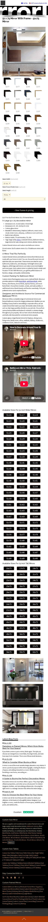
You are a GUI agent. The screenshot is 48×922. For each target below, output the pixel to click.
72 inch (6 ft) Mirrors (20, 840)
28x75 (8, 592)
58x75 (8, 652)
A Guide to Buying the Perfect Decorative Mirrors (23, 778)
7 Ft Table (6, 860)
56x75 (22, 646)
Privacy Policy (28, 911)
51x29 (22, 438)
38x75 (22, 610)
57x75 (35, 646)
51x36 (35, 450)
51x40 (8, 462)
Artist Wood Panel (30, 899)
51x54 (35, 486)
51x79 (8, 540)
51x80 (22, 540)
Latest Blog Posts (10, 739)
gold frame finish (32, 281)
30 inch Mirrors (24, 835)
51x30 (35, 438)
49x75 (8, 634)
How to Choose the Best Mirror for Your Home (22, 795)
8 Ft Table (13, 860)
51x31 (8, 444)
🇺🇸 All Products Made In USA (38, 3)
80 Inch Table (41, 858)
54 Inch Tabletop (26, 868)
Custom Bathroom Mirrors (10, 887)
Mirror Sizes (19, 889)
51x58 (8, 498)
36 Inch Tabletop (14, 868)
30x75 (35, 592)
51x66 (35, 510)
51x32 (22, 444)
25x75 (8, 586)
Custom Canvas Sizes (19, 901)
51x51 (35, 480)
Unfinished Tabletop (33, 863)
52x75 (8, 640)
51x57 (35, 492)
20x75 (22, 574)
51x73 (8, 528)
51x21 (35, 421)
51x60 (35, 498)
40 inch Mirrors (15, 838)
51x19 (8, 421)
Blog (10, 904)
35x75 (22, 604)
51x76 (8, 534)
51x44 (22, 468)
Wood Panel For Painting (16, 899)
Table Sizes (19, 853)
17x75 (22, 568)
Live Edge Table (27, 855)
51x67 (8, 516)
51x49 (8, 480)
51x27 (35, 433)
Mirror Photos (6, 891)
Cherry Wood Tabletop (27, 865)
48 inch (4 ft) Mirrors (36, 838)
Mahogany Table (16, 855)
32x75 (22, 598)
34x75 (8, 604)
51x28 (8, 438)
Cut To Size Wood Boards (10, 897)
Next (44, 45)
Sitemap (23, 904)
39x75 (35, 610)
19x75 (8, 574)
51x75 (35, 528)
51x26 (22, 433)
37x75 (8, 610)
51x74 (22, 528)
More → (11, 842)
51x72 (35, 522)
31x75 (8, 598)
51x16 (8, 415)
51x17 (22, 415)
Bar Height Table (37, 853)
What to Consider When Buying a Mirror (19, 762)
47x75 (22, 628)
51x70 (8, 522)
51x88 (8, 558)
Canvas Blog (31, 901)
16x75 (8, 568)
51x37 (8, 456)
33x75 (35, 598)
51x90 (35, 558)
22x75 (8, 580)
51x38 (22, 456)
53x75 (22, 640)
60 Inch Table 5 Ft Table (21, 858)
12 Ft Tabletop (36, 868)
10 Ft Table (20, 860)
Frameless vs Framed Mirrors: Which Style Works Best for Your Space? (22, 747)
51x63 (35, 504)
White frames (23, 833)
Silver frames (32, 833)
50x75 (22, 634)
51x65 (22, 510)
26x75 (22, 586)
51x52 (8, 486)
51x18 (35, 415)
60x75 (35, 652)
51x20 (22, 421)
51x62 (22, 504)
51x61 (8, 504)
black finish (22, 281)
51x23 (22, 427)
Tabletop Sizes (21, 863)
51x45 (35, 468)
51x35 (22, 450)
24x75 (35, 580)
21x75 (35, 574)
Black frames (6, 833)
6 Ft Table (33, 858)
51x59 (22, 498)
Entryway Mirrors (17, 891)
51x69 (35, 516)
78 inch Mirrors (31, 840)
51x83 (22, 546)
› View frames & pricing (24, 210)
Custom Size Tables (8, 853)
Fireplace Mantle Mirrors (31, 891)
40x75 (8, 616)
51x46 (8, 474)
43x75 (8, 622)
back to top (24, 919)
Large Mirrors (28, 894)
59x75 (22, 652)
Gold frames (15, 833)
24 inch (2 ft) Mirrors (13, 835)
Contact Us (16, 904)
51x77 (22, 534)
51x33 (35, 444)
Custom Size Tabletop (9, 863)
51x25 (8, 433)
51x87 (35, 552)
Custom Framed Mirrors (15, 894)
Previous (4, 45)
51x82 (8, 546)
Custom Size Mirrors (8, 889)
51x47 (22, 474)
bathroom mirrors (32, 826)
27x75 (35, 586)
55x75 (8, 646)
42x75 (35, 616)
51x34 (8, 450)
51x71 (22, 522)
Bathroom (6, 296)
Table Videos (27, 853)
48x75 (35, 628)
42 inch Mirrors (25, 838)
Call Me (25, 3)
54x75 (35, 640)
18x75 (35, 568)
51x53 (22, 486)
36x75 (35, 604)
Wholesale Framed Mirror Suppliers (31, 887)
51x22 (8, 427)
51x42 (35, 462)
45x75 (35, 622)
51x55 (8, 492)
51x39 (35, 456)
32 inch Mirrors (34, 835)
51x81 (35, 540)
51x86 (22, 552)
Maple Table (6, 855)
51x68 (22, 516)
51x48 (35, 474)
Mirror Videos (39, 889)
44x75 (22, 622)
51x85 (8, 552)
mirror (19, 240)
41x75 (22, 616)
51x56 (22, 492)
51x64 (8, 510)
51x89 (22, 558)
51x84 (35, 546)
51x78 (35, 534)
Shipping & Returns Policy (10, 913)
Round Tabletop (14, 865)
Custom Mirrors (29, 889)
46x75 (8, 628)
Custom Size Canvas (25, 897)
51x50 (22, 480)
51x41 (22, 462)
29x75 (22, 592)
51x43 (8, 468)
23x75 (22, 580)
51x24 (35, 427)
